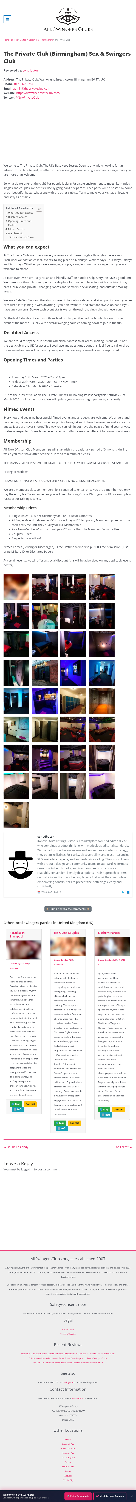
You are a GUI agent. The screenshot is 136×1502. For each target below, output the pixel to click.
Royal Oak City (68, 1448)
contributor (30, 70)
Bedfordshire (68, 1466)
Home (6, 39)
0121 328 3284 (23, 84)
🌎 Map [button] (15, 1104)
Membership (15, 233)
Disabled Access (17, 217)
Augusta (68, 1475)
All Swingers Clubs (68, 29)
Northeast (58, 964)
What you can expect (20, 212)
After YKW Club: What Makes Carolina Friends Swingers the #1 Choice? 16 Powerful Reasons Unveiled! (68, 1353)
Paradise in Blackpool (17, 934)
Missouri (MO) (68, 1457)
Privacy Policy (68, 1329)
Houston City (68, 1453)
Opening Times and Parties (20, 223)
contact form (78, 1398)
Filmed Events (16, 229)
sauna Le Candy (16, 1147)
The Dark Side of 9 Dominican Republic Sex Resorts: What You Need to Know (68, 1362)
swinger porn (70, 1382)
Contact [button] (30, 1104)
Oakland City (68, 1444)
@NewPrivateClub (27, 97)
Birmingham (47, 39)
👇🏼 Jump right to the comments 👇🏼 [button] (68, 909)
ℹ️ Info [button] (17, 1109)
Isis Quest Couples (66, 933)
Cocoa (68, 1471)
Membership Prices (23, 237)
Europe (14, 39)
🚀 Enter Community (78, 1496)
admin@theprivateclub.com (31, 88)
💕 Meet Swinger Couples (110, 1496)
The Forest (123, 1147)
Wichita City (68, 1480)
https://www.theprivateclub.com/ (38, 93)
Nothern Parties (109, 933)
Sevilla (68, 1439)
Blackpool (14, 968)
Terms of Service (68, 1334)
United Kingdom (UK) (29, 39)
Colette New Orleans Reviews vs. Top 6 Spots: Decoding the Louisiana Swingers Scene (68, 1358)
